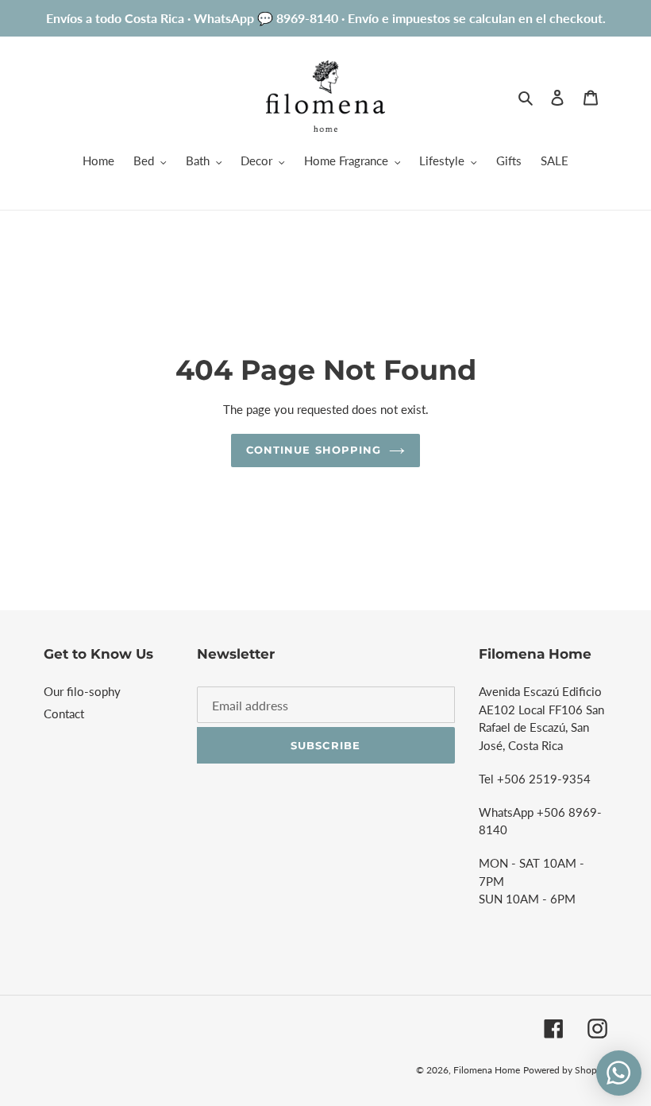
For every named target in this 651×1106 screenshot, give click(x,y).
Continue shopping (313, 449)
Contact (64, 713)
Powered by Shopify (565, 1070)
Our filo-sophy (82, 691)
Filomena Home (486, 1070)
